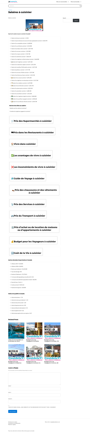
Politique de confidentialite (14, 423)
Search (64, 18)
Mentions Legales (12, 424)
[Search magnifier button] (80, 6)
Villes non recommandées (61, 1)
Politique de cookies (12, 421)
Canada (10, 10)
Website (10, 398)
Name (9, 385)
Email (10, 392)
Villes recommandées (75, 1)
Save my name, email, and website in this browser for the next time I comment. (32, 407)
